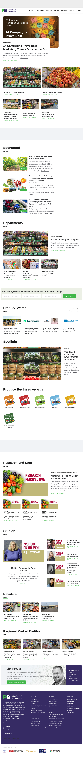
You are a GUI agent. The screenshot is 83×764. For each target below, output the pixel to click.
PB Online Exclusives (35, 707)
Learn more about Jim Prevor (16, 682)
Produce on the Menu (54, 707)
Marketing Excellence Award (55, 721)
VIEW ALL (5, 151)
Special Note (71, 672)
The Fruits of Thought (73, 680)
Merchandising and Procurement (38, 712)
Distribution (33, 703)
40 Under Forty (52, 716)
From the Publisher (53, 699)
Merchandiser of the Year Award (56, 723)
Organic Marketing (35, 725)
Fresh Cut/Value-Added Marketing (38, 727)
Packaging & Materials (36, 720)
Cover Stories (34, 699)
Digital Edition (72, 10)
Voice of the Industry (53, 705)
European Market (53, 701)
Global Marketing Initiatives (55, 727)
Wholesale (33, 708)
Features (33, 698)
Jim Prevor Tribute (73, 678)
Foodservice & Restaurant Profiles (38, 705)
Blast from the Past (35, 701)
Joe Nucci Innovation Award (55, 725)
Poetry (70, 676)
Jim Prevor (51, 698)
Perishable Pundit (73, 674)
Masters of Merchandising (36, 710)
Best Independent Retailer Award (56, 718)
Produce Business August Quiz (56, 714)
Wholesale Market (53, 703)
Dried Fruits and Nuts (35, 721)
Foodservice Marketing (36, 723)
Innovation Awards (53, 720)
